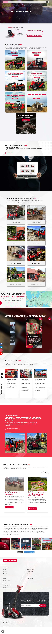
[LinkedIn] (1, 347)
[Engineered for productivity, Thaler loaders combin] (26, 544)
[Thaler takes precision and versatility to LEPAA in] (36, 544)
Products (5, 573)
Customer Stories (6, 580)
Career (4, 582)
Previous (2, 374)
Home (4, 569)
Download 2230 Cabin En (34, 30)
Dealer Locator (13, 302)
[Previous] (40, 318)
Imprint (28, 573)
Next (2, 377)
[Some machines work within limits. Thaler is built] (15, 544)
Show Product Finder (12, 428)
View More (10, 153)
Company (5, 571)
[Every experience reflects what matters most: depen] (5, 544)
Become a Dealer (30, 569)
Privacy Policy (30, 578)
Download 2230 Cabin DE (34, 35)
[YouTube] (1, 353)
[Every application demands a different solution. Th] (47, 544)
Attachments (5, 576)
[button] (46, 472)
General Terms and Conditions (33, 576)
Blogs (4, 578)
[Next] (49, 318)
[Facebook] (1, 344)
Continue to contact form (13, 306)
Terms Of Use (6, 622)
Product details (9, 507)
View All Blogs (1, 388)
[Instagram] (1, 350)
